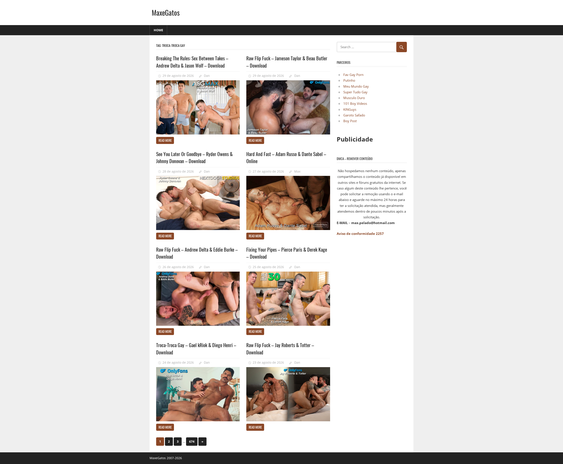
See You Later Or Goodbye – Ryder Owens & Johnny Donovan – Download (194, 157)
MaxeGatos (166, 12)
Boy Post (350, 121)
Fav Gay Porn (353, 74)
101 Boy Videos (355, 103)
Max (297, 171)
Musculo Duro (354, 98)
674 (191, 441)
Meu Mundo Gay (356, 86)
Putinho (349, 80)
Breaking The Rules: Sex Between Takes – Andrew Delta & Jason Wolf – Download (192, 62)
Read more (165, 140)
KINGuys (349, 109)
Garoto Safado (354, 115)
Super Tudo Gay (355, 92)
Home (158, 30)
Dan (207, 76)
